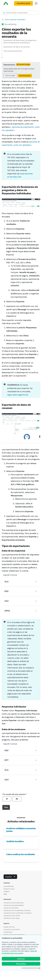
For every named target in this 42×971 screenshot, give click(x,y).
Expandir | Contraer (10, 575)
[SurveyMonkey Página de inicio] (6, 3)
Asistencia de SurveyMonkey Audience (17, 910)
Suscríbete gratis (23, 3)
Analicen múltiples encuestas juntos (21, 829)
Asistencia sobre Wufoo (12, 916)
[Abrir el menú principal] (36, 3)
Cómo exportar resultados (14, 19)
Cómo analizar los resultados (20, 854)
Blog (5, 894)
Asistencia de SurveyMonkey (14, 903)
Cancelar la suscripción (12, 929)
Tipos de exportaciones (12, 51)
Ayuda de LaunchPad (11, 908)
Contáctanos (8, 932)
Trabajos (7, 891)
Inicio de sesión (10, 76)
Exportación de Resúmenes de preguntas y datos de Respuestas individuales (20, 41)
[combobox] (10, 876)
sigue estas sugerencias (17, 394)
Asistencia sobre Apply (12, 918)
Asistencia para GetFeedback (14, 905)
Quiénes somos (9, 889)
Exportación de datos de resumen (16, 47)
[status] (21, 70)
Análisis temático (15, 841)
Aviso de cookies (16, 953)
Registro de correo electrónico (14, 935)
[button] (21, 581)
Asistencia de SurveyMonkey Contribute (17, 913)
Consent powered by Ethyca (29, 968)
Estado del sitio (9, 927)
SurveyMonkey (9, 886)
